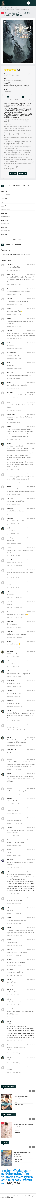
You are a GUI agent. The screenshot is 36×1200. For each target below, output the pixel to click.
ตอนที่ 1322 (4, 234)
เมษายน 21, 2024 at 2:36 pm (14, 804)
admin (9, 592)
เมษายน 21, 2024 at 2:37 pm (14, 813)
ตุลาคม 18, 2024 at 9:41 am (14, 543)
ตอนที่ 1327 (4, 199)
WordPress (10, 1198)
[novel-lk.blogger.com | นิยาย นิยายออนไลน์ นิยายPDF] (4, 3)
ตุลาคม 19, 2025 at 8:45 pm (14, 284)
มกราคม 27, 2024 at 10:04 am (14, 923)
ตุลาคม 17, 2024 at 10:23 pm (14, 534)
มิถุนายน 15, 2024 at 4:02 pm (14, 667)
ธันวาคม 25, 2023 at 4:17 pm (14, 1005)
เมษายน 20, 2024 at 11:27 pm (14, 836)
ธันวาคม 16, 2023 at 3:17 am (14, 1072)
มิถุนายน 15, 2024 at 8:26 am (14, 657)
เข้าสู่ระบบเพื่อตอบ (31, 264)
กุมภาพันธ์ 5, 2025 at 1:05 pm (14, 338)
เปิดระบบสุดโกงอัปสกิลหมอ (21, 1096)
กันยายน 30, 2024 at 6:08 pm (14, 565)
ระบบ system (19, 85)
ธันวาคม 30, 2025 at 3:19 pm (14, 270)
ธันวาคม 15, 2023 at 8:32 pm (14, 1053)
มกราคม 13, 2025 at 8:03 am (14, 398)
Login (16, 254)
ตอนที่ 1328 (4, 192)
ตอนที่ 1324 (4, 220)
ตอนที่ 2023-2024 (19, 1104)
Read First (13, 173)
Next (33, 1091)
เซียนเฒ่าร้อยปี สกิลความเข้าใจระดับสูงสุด (22, 1153)
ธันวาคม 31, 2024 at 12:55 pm (14, 556)
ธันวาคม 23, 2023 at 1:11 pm (14, 985)
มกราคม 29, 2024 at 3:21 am (14, 894)
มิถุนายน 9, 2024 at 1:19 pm (14, 686)
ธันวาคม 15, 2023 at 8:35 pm (14, 1063)
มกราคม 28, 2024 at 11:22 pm (14, 867)
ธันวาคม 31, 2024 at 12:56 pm (14, 410)
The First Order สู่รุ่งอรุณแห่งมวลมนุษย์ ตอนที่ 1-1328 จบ (15, 9)
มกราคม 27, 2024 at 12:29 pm (14, 935)
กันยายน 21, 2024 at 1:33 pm (14, 578)
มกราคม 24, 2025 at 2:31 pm (14, 378)
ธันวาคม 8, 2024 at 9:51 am (14, 439)
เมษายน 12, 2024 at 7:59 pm (14, 855)
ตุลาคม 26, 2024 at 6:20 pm (14, 494)
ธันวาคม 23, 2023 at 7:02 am (14, 975)
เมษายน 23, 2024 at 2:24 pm (14, 784)
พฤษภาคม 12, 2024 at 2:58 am (14, 733)
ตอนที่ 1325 (4, 213)
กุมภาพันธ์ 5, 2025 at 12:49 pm (14, 358)
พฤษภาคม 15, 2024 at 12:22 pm (15, 706)
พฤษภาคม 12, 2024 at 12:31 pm (14, 755)
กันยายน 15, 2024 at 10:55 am (14, 627)
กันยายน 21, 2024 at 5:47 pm (14, 597)
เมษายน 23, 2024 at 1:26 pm (14, 769)
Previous (30, 1091)
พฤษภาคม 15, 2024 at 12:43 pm (15, 721)
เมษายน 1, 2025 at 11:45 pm (14, 326)
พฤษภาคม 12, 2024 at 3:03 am (14, 745)
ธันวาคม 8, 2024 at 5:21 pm (14, 470)
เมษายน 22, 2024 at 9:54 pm (14, 823)
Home (3, 8)
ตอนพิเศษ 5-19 (18, 1130)
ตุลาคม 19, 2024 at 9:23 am (14, 504)
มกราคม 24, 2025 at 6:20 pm (14, 388)
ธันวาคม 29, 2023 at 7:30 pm (14, 1040)
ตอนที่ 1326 (4, 206)
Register (10, 254)
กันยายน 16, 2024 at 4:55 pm (14, 617)
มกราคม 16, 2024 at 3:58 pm (14, 955)
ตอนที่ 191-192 (18, 1161)
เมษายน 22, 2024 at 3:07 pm (14, 913)
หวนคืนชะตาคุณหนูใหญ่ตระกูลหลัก (23, 1124)
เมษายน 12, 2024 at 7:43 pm (14, 845)
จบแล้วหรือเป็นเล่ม (10, 8)
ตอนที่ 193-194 (18, 1159)
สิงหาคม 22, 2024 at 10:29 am (14, 637)
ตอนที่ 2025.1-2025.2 (20, 1102)
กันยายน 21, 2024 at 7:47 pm (14, 607)
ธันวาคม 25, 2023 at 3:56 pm (14, 995)
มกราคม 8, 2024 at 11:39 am (14, 965)
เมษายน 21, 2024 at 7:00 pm (14, 903)
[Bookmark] (23, 97)
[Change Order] (29, 186)
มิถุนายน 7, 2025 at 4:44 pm (14, 294)
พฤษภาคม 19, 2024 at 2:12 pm (14, 696)
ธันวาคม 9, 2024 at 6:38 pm (14, 482)
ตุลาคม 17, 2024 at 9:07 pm (14, 524)
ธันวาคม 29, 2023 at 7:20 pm (14, 1017)
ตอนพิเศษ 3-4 (18, 1132)
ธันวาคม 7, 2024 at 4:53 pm (14, 422)
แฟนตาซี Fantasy (13, 114)
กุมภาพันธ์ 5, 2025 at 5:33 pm (14, 348)
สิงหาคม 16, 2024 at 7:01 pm (14, 647)
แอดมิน (9, 343)
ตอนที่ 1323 (4, 227)
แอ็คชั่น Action (14, 87)
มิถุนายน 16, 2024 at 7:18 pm (14, 676)
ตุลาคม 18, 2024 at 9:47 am (14, 514)
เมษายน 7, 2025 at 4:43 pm (14, 314)
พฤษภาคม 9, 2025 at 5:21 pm (14, 304)
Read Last (22, 173)
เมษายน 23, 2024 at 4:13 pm (14, 794)
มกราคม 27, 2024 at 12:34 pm (14, 945)
